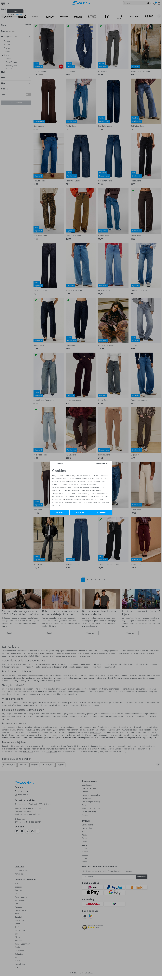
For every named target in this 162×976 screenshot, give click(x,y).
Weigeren (80, 512)
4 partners (89, 481)
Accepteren (101, 512)
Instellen (59, 512)
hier (63, 499)
